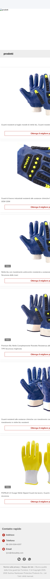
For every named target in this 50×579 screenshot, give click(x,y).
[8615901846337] (29, 560)
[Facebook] (24, 560)
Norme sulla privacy (11, 567)
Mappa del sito (27, 567)
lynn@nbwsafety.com (14, 553)
